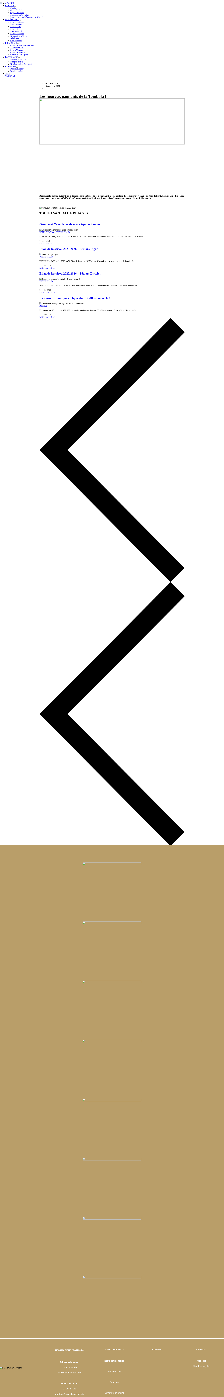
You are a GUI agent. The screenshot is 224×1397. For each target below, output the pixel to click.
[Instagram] (160, 1361)
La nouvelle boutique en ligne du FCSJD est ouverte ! (74, 298)
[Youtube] (168, 1361)
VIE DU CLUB (63, 232)
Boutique (43, 306)
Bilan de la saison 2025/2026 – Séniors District (69, 273)
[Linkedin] (56, 186)
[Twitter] (49, 186)
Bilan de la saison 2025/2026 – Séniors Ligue (68, 249)
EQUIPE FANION (47, 232)
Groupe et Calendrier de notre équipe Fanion (69, 224)
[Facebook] (42, 186)
